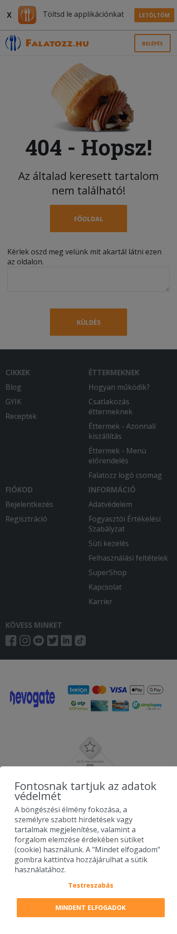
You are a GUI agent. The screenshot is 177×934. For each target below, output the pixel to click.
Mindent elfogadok (90, 907)
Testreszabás (90, 885)
